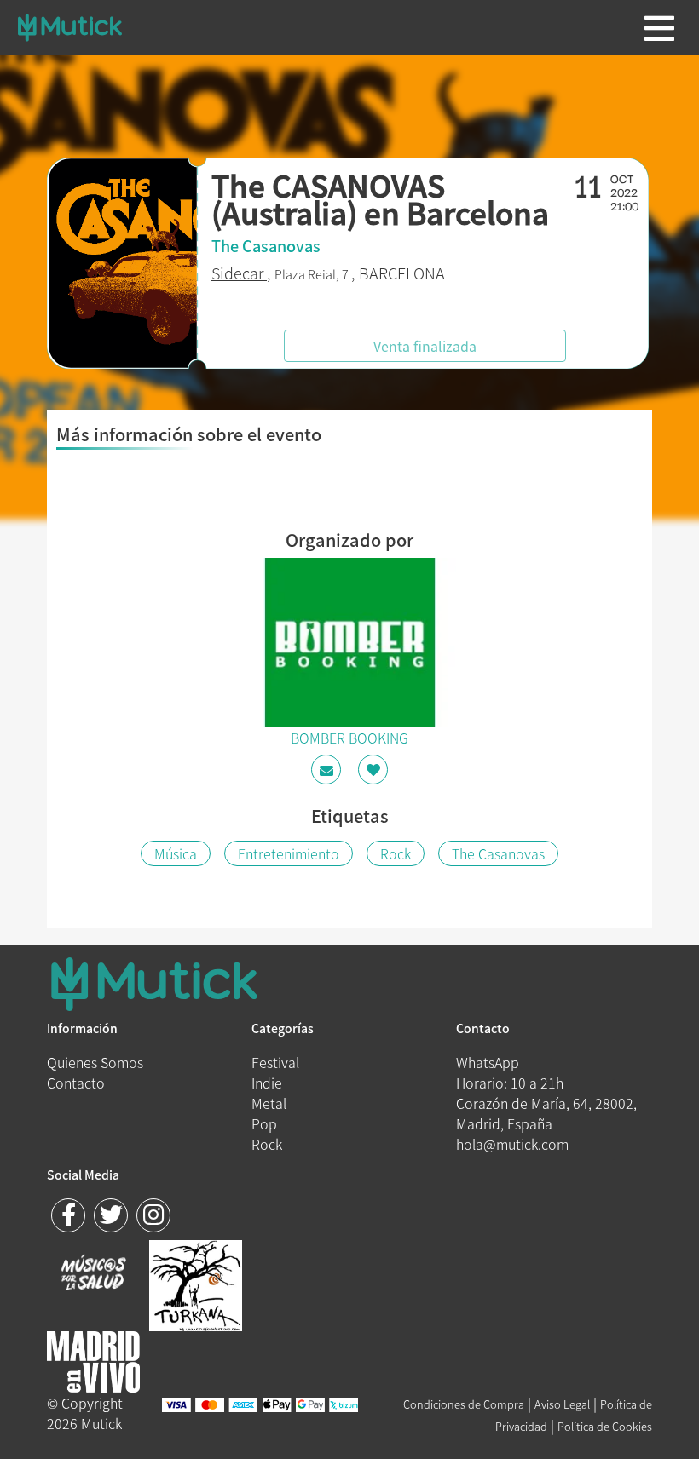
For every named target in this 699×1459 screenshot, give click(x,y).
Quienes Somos (95, 1062)
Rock (395, 853)
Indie (266, 1082)
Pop (264, 1123)
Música (175, 853)
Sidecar (239, 272)
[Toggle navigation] (659, 28)
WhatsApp (487, 1062)
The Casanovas (498, 853)
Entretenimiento (288, 853)
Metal (268, 1103)
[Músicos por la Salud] (93, 1274)
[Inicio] (69, 27)
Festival (275, 1062)
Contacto (76, 1082)
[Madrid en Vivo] (195, 1283)
